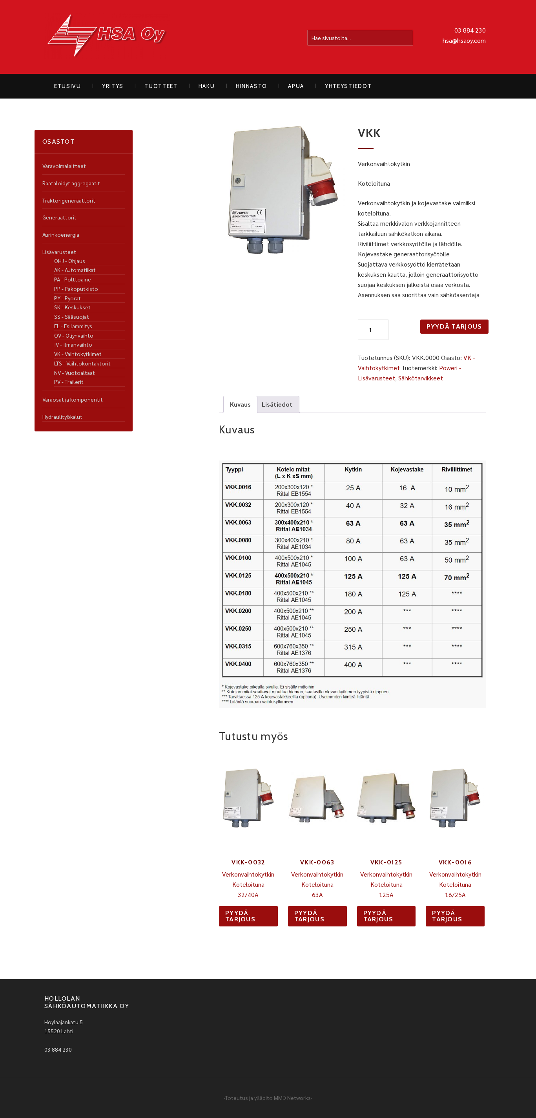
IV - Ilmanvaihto (73, 344)
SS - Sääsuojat (71, 316)
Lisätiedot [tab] (277, 404)
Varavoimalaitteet (64, 165)
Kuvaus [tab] (240, 404)
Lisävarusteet (59, 251)
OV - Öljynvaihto (73, 335)
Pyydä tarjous (454, 326)
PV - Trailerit (69, 381)
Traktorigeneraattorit (68, 200)
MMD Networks (292, 1097)
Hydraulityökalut (62, 416)
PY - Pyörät (67, 297)
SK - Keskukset (72, 307)
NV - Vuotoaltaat (74, 372)
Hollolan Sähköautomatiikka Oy (107, 36)
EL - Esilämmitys (73, 325)
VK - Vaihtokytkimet (78, 353)
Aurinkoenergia (60, 234)
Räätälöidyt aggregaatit (71, 182)
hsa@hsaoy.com (464, 40)
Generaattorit (59, 217)
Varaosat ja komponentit (72, 399)
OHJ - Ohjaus (69, 260)
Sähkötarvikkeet (420, 378)
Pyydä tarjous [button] (240, 916)
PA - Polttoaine (72, 279)
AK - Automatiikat (75, 269)
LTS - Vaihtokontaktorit (82, 363)
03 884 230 (470, 30)
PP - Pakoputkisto (76, 288)
